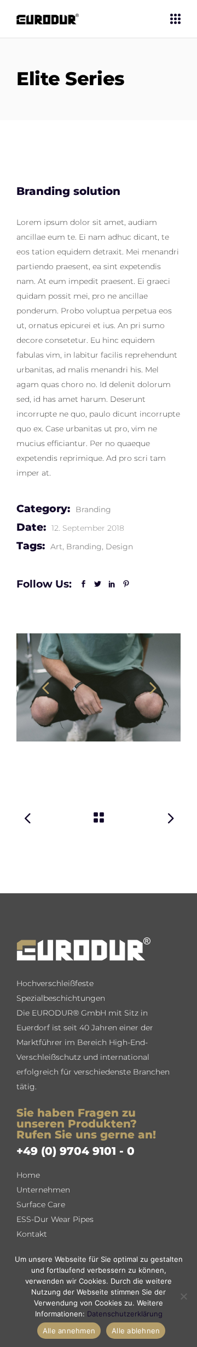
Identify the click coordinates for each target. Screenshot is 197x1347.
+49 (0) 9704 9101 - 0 (75, 1151)
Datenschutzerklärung (125, 1313)
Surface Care (40, 1204)
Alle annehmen (69, 1330)
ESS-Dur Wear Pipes (55, 1219)
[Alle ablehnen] (183, 1296)
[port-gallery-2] (98, 687)
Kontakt (31, 1234)
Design (119, 546)
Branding (93, 509)
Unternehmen (43, 1190)
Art (56, 546)
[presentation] (45, 687)
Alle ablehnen (136, 1330)
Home (28, 1175)
